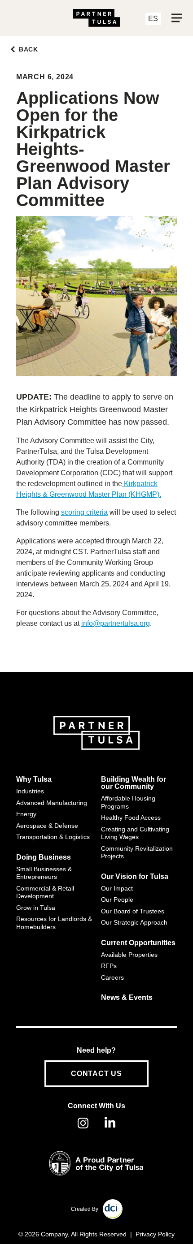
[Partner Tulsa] (96, 18)
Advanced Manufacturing (51, 802)
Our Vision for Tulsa (134, 876)
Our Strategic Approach (134, 922)
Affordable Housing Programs (128, 802)
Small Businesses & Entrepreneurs (44, 873)
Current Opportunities (138, 943)
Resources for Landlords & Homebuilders (54, 922)
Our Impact (117, 888)
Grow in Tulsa (35, 907)
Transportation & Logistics (53, 836)
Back (28, 49)
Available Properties (129, 954)
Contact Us (96, 1073)
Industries (30, 791)
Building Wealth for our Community (133, 783)
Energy (26, 814)
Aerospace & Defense (47, 825)
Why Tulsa (34, 779)
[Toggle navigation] (176, 18)
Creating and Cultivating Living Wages (135, 833)
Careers (112, 977)
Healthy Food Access (131, 817)
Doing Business (43, 857)
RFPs (109, 965)
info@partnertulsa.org (115, 623)
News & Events (127, 997)
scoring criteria (84, 512)
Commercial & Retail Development (45, 892)
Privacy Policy (155, 1234)
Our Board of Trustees (132, 911)
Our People (117, 899)
